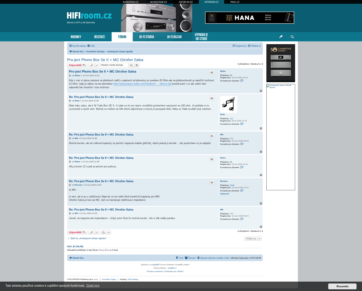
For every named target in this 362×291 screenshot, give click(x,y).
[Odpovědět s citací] (211, 72)
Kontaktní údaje (109, 279)
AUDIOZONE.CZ (130, 2)
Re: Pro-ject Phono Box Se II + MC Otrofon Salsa (101, 97)
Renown (224, 181)
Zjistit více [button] (93, 285)
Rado (222, 114)
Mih (221, 134)
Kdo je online (75, 246)
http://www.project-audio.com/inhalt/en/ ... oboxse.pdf (143, 83)
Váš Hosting (133, 279)
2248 (232, 185)
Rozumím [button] (342, 286)
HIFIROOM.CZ (212, 2)
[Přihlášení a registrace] (281, 37)
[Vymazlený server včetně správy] (281, 86)
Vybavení (224, 194)
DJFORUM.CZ (186, 2)
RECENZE (99, 36)
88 (231, 75)
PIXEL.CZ (234, 2)
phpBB (155, 265)
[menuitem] (91, 46)
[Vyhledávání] (292, 37)
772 (231, 139)
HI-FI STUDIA (146, 36)
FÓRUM (122, 36)
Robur (223, 71)
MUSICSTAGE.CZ (158, 2)
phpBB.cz (172, 268)
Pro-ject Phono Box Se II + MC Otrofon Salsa (105, 60)
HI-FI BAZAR (174, 36)
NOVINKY (76, 36)
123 (231, 118)
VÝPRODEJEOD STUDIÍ (201, 36)
